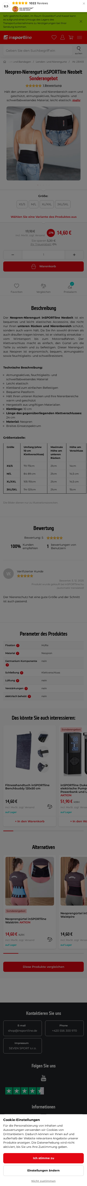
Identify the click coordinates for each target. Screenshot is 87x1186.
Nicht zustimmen (43, 1181)
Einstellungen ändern (43, 1170)
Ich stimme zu (43, 1158)
